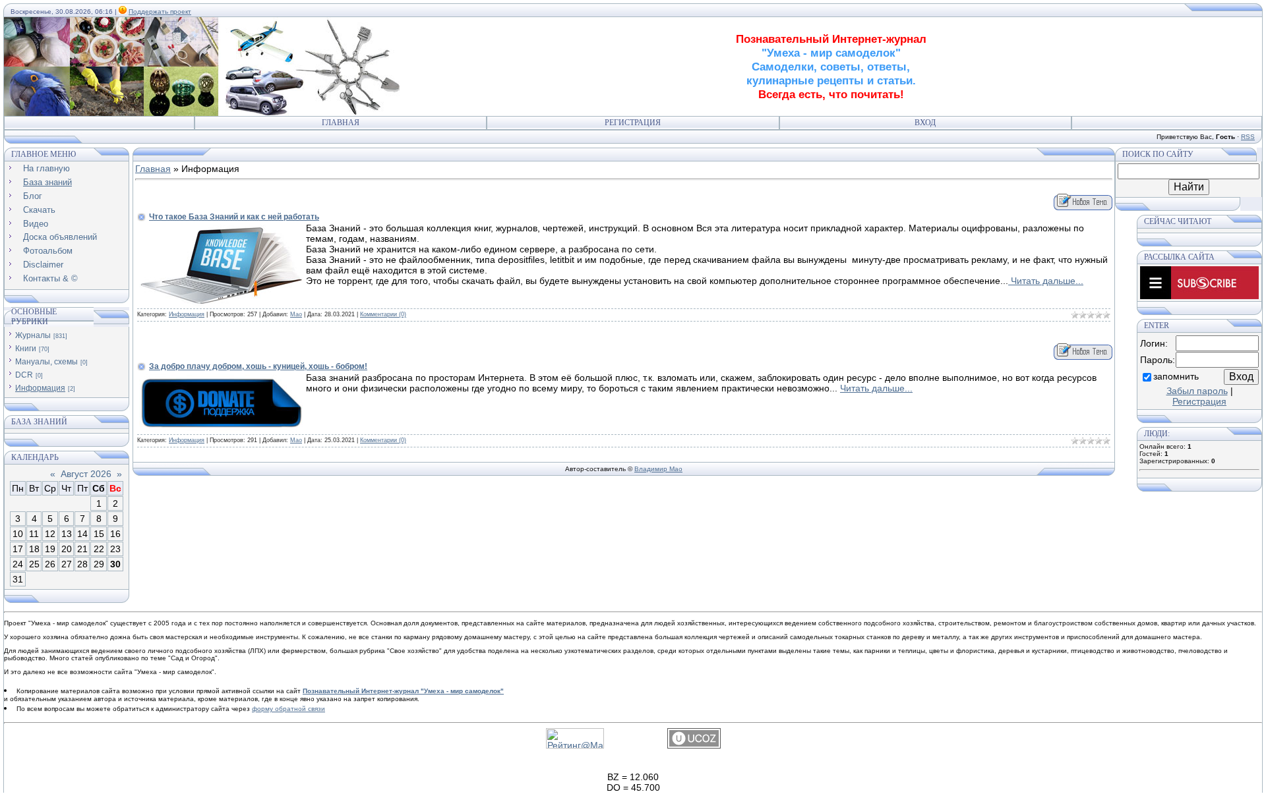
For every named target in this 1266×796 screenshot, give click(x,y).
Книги (25, 348)
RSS (1248, 136)
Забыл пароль (1197, 390)
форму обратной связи (288, 708)
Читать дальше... (1045, 280)
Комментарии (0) (383, 314)
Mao (296, 314)
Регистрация (633, 122)
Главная (340, 122)
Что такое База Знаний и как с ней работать (234, 216)
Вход (925, 122)
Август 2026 (86, 474)
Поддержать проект (160, 11)
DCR (24, 375)
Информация (40, 388)
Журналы (33, 335)
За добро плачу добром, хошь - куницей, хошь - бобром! (258, 366)
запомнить (1176, 376)
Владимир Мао (658, 468)
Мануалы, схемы (46, 361)
